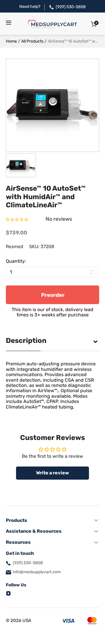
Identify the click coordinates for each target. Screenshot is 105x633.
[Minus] (91, 273)
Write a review (52, 473)
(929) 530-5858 (71, 6)
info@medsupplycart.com (37, 572)
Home (11, 41)
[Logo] (52, 24)
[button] (17, 219)
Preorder (52, 295)
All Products (32, 41)
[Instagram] (8, 593)
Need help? (29, 6)
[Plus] (91, 270)
